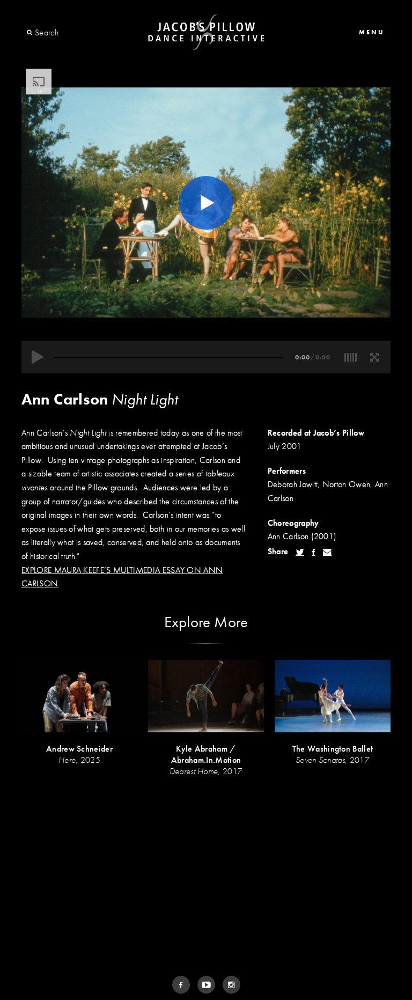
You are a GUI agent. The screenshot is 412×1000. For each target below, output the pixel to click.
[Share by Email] (327, 552)
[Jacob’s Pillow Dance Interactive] (206, 32)
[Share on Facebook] (313, 552)
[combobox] (73, 33)
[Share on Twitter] (300, 552)
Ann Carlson (64, 399)
